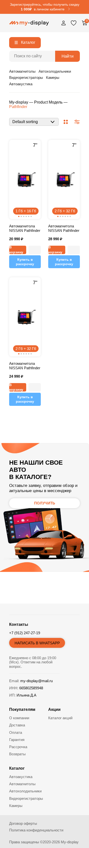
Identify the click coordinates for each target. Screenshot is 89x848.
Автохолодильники (55, 71)
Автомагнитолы (22, 71)
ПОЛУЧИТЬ (44, 503)
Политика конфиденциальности (36, 830)
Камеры (52, 77)
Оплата (15, 732)
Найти (68, 56)
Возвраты (17, 754)
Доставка (17, 725)
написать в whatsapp (37, 643)
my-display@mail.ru (36, 681)
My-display (18, 102)
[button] (34, 250)
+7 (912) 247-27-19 (24, 633)
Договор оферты (23, 823)
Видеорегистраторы (26, 77)
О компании (19, 718)
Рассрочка (18, 747)
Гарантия (16, 740)
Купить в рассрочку (25, 262)
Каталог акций (60, 718)
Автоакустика (20, 84)
